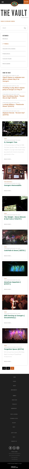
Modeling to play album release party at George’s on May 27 (14, 87)
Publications (6, 53)
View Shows (26, 2)
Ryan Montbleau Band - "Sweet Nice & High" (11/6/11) (13, 96)
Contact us (14, 441)
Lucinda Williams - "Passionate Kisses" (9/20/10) (13, 104)
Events (14, 395)
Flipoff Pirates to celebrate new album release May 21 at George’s (14, 78)
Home (22, 17)
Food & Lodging (14, 414)
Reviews (5, 38)
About (14, 385)
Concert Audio (7, 58)
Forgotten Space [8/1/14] (14, 349)
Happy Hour (14, 432)
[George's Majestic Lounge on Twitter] (14, 448)
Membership (14, 408)
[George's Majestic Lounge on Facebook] (10, 448)
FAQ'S (14, 437)
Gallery (14, 422)
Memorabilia (6, 63)
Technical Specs (14, 418)
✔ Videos (5, 43)
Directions (14, 400)
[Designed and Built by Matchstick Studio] (14, 467)
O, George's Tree (10, 142)
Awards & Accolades (9, 48)
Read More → (8, 159)
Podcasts (14, 404)
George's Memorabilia (12, 185)
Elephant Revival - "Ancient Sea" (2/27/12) (14, 113)
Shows (14, 381)
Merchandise (14, 389)
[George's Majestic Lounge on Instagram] (17, 448)
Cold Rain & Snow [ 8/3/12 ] (14, 250)
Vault (26, 17)
